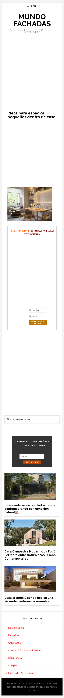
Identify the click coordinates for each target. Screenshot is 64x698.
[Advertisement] (32, 69)
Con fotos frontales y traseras (24, 650)
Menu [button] (34, 6)
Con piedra (14, 665)
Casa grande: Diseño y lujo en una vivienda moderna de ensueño (28, 599)
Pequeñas (13, 635)
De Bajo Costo (16, 627)
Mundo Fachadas (32, 20)
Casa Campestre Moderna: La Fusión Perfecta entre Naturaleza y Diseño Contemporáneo (30, 555)
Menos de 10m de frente (21, 673)
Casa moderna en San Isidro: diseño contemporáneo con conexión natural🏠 (30, 508)
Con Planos (14, 643)
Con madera (15, 658)
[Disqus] (32, 374)
